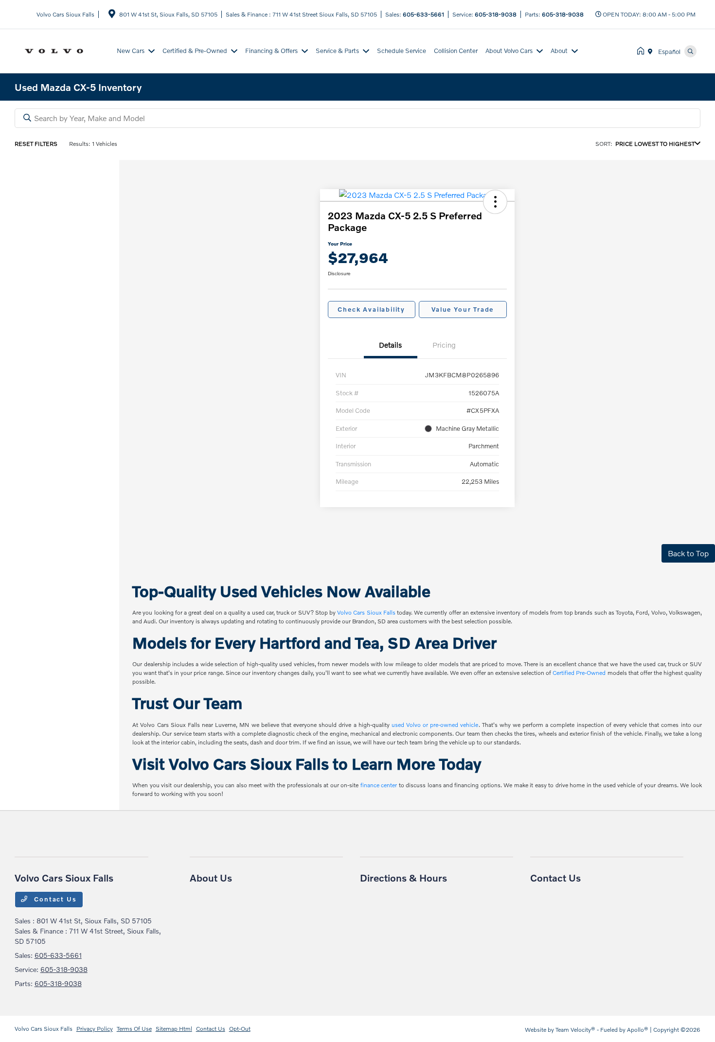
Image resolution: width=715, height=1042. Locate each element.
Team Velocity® (575, 1029)
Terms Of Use (134, 1028)
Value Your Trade (462, 309)
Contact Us (54, 899)
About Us (211, 877)
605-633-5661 (423, 14)
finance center (378, 785)
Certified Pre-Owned (579, 672)
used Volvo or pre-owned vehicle (435, 724)
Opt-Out (239, 1028)
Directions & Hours (403, 877)
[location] (111, 15)
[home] (642, 51)
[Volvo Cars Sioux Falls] (64, 49)
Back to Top (688, 553)
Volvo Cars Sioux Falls (366, 612)
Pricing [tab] (444, 344)
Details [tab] (390, 344)
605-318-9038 (496, 14)
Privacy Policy (94, 1028)
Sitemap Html (174, 1028)
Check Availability (371, 309)
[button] (495, 202)
